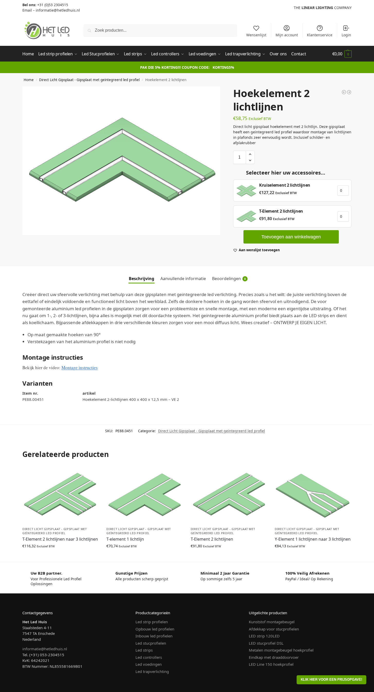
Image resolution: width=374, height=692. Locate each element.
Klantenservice (319, 34)
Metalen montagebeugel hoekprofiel (281, 650)
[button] (342, 54)
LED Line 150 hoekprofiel (271, 664)
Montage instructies (79, 367)
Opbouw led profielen (154, 629)
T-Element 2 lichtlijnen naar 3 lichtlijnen (60, 539)
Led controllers (148, 657)
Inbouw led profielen (153, 635)
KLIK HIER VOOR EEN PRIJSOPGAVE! (331, 679)
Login (346, 34)
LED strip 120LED (264, 635)
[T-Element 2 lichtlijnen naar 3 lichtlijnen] (60, 495)
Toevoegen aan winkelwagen (291, 236)
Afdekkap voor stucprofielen (274, 629)
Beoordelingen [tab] (229, 278)
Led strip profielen (151, 621)
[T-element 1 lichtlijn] (144, 495)
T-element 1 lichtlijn (125, 539)
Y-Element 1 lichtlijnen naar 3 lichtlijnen (313, 539)
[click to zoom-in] (121, 160)
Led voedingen (148, 664)
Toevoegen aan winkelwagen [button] (60, 556)
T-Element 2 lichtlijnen (212, 539)
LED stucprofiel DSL (266, 643)
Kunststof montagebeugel (272, 621)
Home (29, 79)
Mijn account (287, 34)
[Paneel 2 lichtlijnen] (343, 92)
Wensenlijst (256, 34)
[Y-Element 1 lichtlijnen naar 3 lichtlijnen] (313, 495)
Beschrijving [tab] (141, 278)
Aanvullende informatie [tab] (183, 278)
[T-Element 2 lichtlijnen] (349, 92)
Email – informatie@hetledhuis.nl (51, 10)
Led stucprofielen (150, 643)
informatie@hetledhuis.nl (44, 648)
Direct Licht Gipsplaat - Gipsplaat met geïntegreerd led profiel (89, 79)
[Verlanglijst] (91, 474)
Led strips (144, 650)
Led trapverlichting (152, 671)
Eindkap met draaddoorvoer (274, 657)
